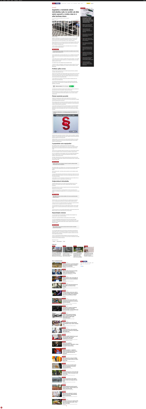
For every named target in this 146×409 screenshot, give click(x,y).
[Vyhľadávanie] (93, 3)
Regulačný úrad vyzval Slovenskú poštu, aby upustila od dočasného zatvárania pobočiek (69, 366)
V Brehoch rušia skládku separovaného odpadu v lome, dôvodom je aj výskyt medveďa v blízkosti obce (87, 63)
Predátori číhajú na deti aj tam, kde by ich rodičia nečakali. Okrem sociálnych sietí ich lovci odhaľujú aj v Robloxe (70, 293)
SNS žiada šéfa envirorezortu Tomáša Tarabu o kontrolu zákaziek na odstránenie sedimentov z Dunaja (70, 272)
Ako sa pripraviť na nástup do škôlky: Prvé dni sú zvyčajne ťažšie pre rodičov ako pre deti (70, 359)
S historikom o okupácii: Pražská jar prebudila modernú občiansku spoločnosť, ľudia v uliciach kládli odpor (70, 308)
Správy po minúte (63, 3)
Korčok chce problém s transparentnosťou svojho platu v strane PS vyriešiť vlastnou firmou (70, 344)
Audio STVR (20, 0)
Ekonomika (75, 3)
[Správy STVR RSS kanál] (83, 266)
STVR (1, 0)
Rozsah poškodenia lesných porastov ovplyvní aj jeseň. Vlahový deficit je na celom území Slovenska (70, 387)
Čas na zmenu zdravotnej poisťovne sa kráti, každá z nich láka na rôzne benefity (70, 285)
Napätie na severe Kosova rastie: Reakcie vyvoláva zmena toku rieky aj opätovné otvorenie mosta (88, 25)
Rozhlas (4, 0)
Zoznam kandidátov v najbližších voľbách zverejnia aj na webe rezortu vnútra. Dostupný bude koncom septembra (70, 351)
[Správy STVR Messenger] (82, 266)
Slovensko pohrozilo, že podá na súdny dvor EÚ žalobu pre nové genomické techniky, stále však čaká (87, 48)
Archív (12, 0)
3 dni (89, 8)
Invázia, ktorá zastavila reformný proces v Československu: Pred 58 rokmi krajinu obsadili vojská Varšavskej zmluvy (69, 316)
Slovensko (68, 3)
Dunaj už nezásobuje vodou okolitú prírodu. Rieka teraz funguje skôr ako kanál (70, 380)
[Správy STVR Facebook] (81, 266)
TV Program (16, 0)
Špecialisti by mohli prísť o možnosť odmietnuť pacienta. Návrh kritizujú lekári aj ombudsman (70, 394)
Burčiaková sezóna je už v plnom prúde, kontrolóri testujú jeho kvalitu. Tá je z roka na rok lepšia (70, 402)
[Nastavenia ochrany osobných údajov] (1, 407)
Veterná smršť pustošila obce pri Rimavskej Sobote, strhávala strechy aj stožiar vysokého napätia (88, 58)
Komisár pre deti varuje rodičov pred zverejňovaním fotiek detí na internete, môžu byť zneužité (70, 301)
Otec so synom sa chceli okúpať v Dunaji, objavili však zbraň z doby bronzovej (88, 43)
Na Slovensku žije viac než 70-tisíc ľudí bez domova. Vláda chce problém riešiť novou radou (70, 373)
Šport (82, 3)
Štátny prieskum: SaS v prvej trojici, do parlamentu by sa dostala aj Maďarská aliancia (88, 35)
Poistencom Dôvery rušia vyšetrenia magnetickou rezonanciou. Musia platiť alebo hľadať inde (87, 30)
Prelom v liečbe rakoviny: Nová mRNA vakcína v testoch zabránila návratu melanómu (88, 39)
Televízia (8, 0)
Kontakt (144, 0)
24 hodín (87, 8)
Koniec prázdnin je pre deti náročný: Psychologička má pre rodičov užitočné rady (70, 323)
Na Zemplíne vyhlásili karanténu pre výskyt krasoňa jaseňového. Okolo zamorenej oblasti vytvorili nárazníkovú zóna (88, 20)
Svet (72, 3)
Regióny (79, 3)
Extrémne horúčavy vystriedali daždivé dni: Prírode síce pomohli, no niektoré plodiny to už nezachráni (70, 265)
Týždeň (92, 8)
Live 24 (88, 3)
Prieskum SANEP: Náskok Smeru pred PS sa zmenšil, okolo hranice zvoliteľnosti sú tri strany (70, 337)
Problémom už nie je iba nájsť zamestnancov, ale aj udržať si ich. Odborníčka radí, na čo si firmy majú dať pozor (88, 54)
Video (67, 262)
